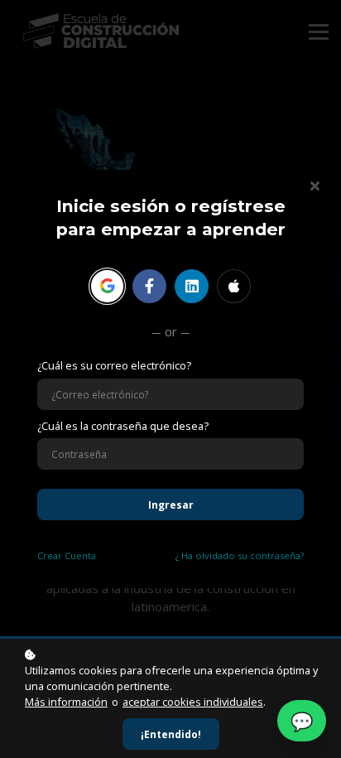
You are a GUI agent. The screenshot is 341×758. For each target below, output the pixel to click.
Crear (66, 555)
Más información (66, 701)
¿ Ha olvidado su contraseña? (239, 555)
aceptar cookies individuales (192, 701)
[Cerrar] (314, 184)
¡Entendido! (171, 734)
